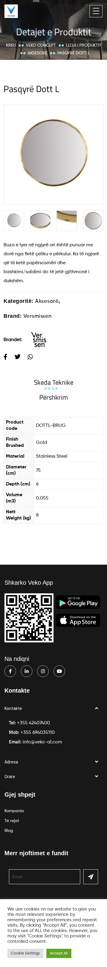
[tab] (53, 382)
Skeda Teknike (53, 382)
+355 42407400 (33, 723)
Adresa (11, 762)
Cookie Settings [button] (25, 953)
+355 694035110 (38, 732)
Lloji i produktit (83, 45)
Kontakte (13, 708)
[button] (53, 708)
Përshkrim (53, 397)
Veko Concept (41, 45)
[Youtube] (59, 671)
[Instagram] (43, 671)
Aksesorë (37, 53)
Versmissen (37, 316)
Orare (9, 776)
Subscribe (90, 876)
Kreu (11, 45)
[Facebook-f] (10, 671)
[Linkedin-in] (26, 671)
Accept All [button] (59, 953)
